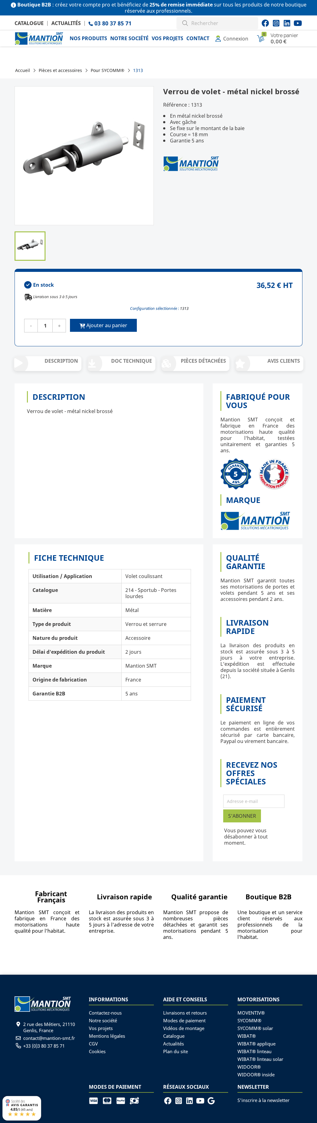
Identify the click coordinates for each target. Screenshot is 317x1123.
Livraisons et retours (185, 1013)
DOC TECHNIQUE (131, 360)
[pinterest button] (287, 23)
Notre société (103, 1020)
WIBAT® (246, 1036)
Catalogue (29, 23)
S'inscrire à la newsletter (263, 1100)
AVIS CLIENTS (283, 360)
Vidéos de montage (183, 1028)
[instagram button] (297, 23)
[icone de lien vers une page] (95, 1100)
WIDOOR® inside (256, 1074)
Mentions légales (107, 1036)
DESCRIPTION (61, 360)
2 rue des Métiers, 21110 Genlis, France (49, 1027)
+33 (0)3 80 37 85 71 (44, 1046)
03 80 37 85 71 (112, 23)
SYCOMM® (249, 1020)
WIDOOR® (249, 1067)
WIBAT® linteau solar (260, 1059)
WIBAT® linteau (254, 1051)
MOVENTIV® (251, 1013)
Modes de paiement (184, 1020)
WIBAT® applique (256, 1044)
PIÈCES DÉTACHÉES (203, 360)
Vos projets (101, 1028)
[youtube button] (276, 23)
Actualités (66, 23)
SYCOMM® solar (255, 1028)
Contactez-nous (105, 1013)
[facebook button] (265, 23)
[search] (185, 22)
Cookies (97, 1051)
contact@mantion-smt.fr (49, 1038)
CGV (93, 1044)
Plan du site (175, 1051)
